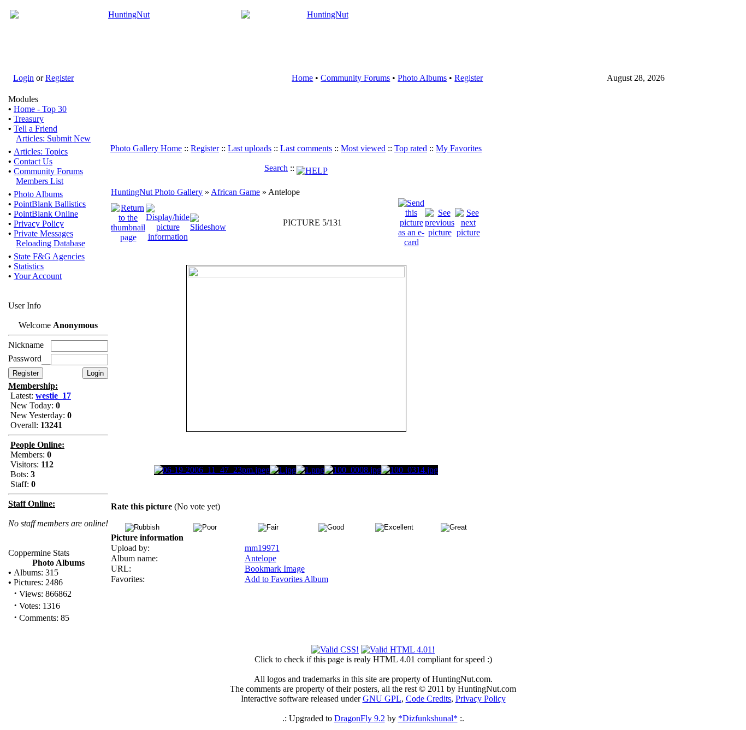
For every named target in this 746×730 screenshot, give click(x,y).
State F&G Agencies (49, 256)
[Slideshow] (208, 221)
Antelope (260, 558)
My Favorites (459, 148)
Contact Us (33, 161)
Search (276, 168)
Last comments (306, 148)
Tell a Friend (35, 128)
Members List (39, 181)
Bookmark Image (275, 568)
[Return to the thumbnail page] (128, 221)
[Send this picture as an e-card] (411, 221)
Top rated (410, 148)
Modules (23, 99)
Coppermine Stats (38, 552)
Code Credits (428, 698)
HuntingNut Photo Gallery (157, 192)
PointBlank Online (46, 213)
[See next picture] (468, 221)
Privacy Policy (39, 223)
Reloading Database (50, 243)
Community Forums (355, 77)
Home (302, 77)
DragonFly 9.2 (359, 718)
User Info (24, 305)
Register (59, 77)
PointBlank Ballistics (50, 204)
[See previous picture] (439, 221)
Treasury (29, 118)
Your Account (38, 276)
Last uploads (249, 148)
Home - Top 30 (40, 109)
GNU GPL (382, 698)
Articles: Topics (41, 151)
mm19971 (262, 548)
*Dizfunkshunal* (428, 718)
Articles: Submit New (53, 138)
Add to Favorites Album (286, 579)
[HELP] (312, 168)
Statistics (29, 266)
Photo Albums (422, 77)
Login (23, 77)
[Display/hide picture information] (168, 221)
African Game (235, 192)
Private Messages (43, 233)
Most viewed (363, 148)
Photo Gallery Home (146, 148)
